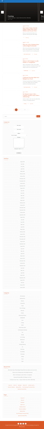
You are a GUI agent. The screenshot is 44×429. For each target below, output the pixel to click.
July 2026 (22, 164)
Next (41, 12)
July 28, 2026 (25, 58)
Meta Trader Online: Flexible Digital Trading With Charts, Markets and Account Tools (30, 29)
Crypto (22, 305)
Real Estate (22, 349)
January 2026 (22, 176)
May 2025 (22, 195)
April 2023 (22, 253)
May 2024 (22, 224)
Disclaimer (20, 385)
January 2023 (22, 258)
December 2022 (22, 260)
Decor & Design (22, 308)
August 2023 (22, 246)
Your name (19, 125)
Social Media (12, 16)
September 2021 (22, 277)
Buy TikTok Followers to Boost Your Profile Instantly (16, 17)
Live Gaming (22, 337)
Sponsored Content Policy (22, 389)
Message (18, 137)
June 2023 (22, 248)
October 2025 (22, 183)
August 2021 (22, 280)
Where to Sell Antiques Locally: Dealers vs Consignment (31, 61)
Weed (22, 361)
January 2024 (22, 234)
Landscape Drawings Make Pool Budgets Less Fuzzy (31, 78)
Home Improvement (26, 54)
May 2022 (22, 270)
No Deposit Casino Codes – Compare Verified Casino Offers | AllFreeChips (31, 95)
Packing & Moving (22, 344)
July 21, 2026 (25, 91)
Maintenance (22, 339)
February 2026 (22, 173)
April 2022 (22, 272)
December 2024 (22, 207)
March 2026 (22, 171)
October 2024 (22, 212)
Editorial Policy (18, 387)
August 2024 (22, 217)
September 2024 (22, 214)
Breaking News (22, 298)
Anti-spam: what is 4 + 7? (18, 148)
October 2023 (22, 241)
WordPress (32, 425)
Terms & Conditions (11, 387)
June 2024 (22, 222)
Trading (22, 356)
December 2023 (22, 236)
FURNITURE (25, 70)
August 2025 (22, 188)
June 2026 (22, 166)
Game (22, 320)
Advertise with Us (31, 385)
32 (24, 109)
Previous (2, 12)
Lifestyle (22, 334)
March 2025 (22, 200)
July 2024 (22, 219)
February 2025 (22, 202)
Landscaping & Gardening (22, 329)
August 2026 (22, 161)
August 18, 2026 (26, 25)
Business (22, 300)
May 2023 (22, 251)
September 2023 (22, 243)
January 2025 (22, 205)
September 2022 (22, 265)
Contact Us (10, 385)
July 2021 (22, 282)
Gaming (24, 103)
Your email (19, 129)
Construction (22, 303)
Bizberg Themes (22, 426)
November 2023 (22, 239)
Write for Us (25, 385)
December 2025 (22, 178)
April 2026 (22, 168)
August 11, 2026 (26, 42)
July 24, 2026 (25, 75)
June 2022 (22, 268)
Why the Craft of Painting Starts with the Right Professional (31, 45)
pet (22, 346)
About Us (15, 385)
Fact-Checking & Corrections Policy (29, 387)
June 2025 (22, 193)
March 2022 (22, 275)
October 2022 (22, 263)
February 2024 (22, 231)
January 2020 (22, 287)
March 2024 (22, 229)
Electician (22, 310)
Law (22, 332)
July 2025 (22, 190)
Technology (22, 354)
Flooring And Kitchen (22, 315)
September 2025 (22, 185)
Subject (19, 133)
